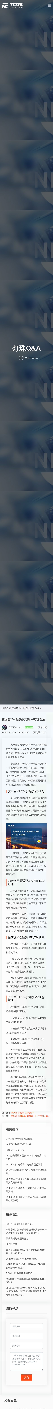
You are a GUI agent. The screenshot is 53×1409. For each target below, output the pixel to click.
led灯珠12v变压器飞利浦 (18, 1144)
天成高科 (16, 708)
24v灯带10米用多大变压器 (19, 1138)
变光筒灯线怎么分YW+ (22, 1112)
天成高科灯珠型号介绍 (17, 1238)
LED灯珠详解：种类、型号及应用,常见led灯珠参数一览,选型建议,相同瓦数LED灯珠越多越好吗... (26, 1291)
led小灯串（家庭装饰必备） (20, 1223)
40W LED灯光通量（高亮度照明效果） (25, 1164)
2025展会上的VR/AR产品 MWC (21, 1258)
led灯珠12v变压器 (15, 1149)
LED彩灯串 (11, 1244)
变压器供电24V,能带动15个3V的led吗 (29, 1116)
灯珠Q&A (34, 708)
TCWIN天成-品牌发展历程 (19, 1273)
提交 (26, 1377)
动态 (25, 708)
